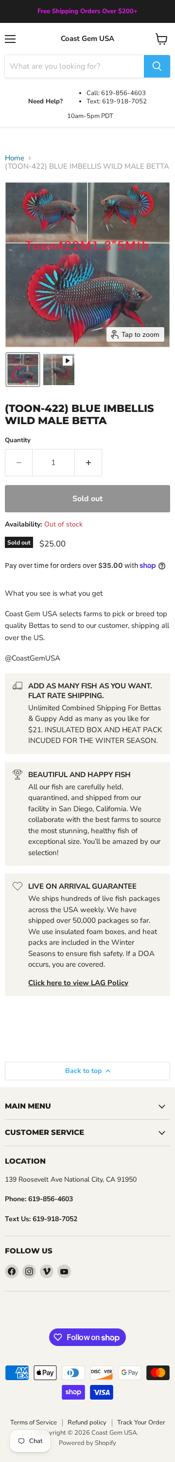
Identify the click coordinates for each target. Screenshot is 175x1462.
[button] (22, 369)
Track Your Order (141, 1422)
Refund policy (87, 1422)
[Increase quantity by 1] (88, 462)
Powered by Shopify (87, 1443)
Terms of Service (33, 1422)
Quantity (18, 440)
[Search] (157, 66)
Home (14, 158)
